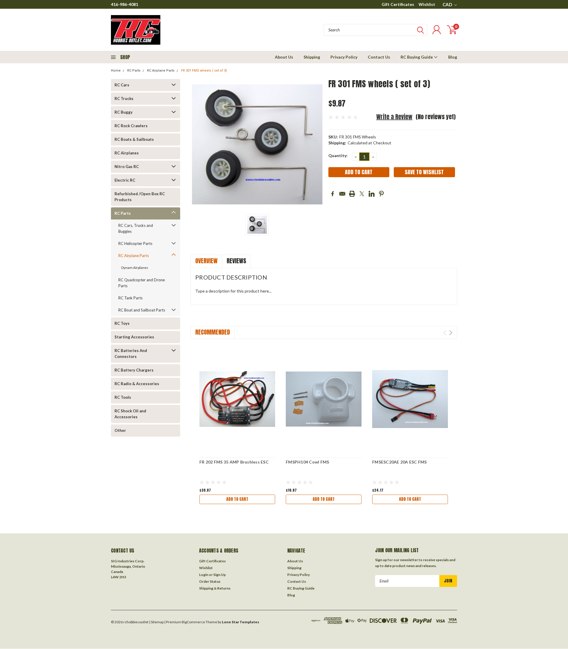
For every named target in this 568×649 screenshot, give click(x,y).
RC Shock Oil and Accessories (130, 414)
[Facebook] (332, 194)
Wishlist (427, 4)
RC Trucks (123, 98)
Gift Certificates (398, 4)
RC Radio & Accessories (136, 383)
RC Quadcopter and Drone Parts (141, 282)
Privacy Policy (343, 56)
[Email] (342, 194)
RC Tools (122, 397)
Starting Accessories (134, 337)
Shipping (312, 56)
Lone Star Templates (240, 622)
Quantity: (338, 155)
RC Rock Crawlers (131, 125)
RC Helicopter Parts (135, 243)
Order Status (209, 581)
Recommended (212, 332)
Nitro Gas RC (126, 166)
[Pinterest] (381, 194)
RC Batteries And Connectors (130, 353)
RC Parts (134, 70)
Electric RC (124, 180)
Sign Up (219, 574)
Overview (206, 260)
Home (116, 70)
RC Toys (122, 323)
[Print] (352, 194)
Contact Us (379, 56)
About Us (284, 56)
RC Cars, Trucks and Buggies (135, 228)
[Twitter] (362, 194)
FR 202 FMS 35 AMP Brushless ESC (234, 461)
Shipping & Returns (214, 588)
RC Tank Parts (130, 298)
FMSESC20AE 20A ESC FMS (399, 461)
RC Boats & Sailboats (134, 139)
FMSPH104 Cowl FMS (307, 461)
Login (203, 574)
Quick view (237, 399)
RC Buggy (123, 112)
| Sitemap (156, 622)
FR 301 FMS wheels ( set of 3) (204, 70)
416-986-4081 (124, 4)
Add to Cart (237, 499)
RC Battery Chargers (134, 370)
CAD (448, 4)
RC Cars (121, 85)
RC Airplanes (126, 153)
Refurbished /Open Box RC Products (139, 196)
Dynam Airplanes (134, 267)
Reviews (236, 260)
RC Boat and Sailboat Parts (141, 310)
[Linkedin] (372, 194)
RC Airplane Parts (161, 70)
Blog (452, 56)
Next (451, 332)
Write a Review (394, 116)
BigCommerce (193, 622)
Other (120, 430)
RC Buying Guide (417, 56)
